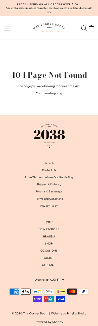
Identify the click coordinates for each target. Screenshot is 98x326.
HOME (49, 222)
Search (49, 163)
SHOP (49, 243)
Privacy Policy (49, 206)
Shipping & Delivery (49, 184)
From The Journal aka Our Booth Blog (49, 177)
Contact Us (49, 170)
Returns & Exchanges (49, 191)
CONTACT (49, 265)
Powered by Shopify (49, 322)
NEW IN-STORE (49, 229)
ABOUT (49, 258)
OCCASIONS (49, 250)
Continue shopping (49, 93)
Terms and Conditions (49, 198)
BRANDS (49, 236)
